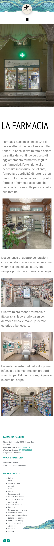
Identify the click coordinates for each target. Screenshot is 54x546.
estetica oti (12, 502)
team (10, 481)
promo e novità (14, 483)
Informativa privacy (15, 521)
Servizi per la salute (15, 523)
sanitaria (11, 529)
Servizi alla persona (15, 499)
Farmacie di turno (15, 513)
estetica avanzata (15, 505)
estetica (11, 531)
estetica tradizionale (16, 497)
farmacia (11, 507)
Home (10, 491)
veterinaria (12, 526)
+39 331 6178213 (26, 447)
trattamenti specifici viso (17, 515)
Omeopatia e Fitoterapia (17, 510)
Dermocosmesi (14, 494)
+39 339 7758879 (25, 450)
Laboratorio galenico (16, 518)
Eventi (10, 489)
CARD (10, 478)
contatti (11, 486)
